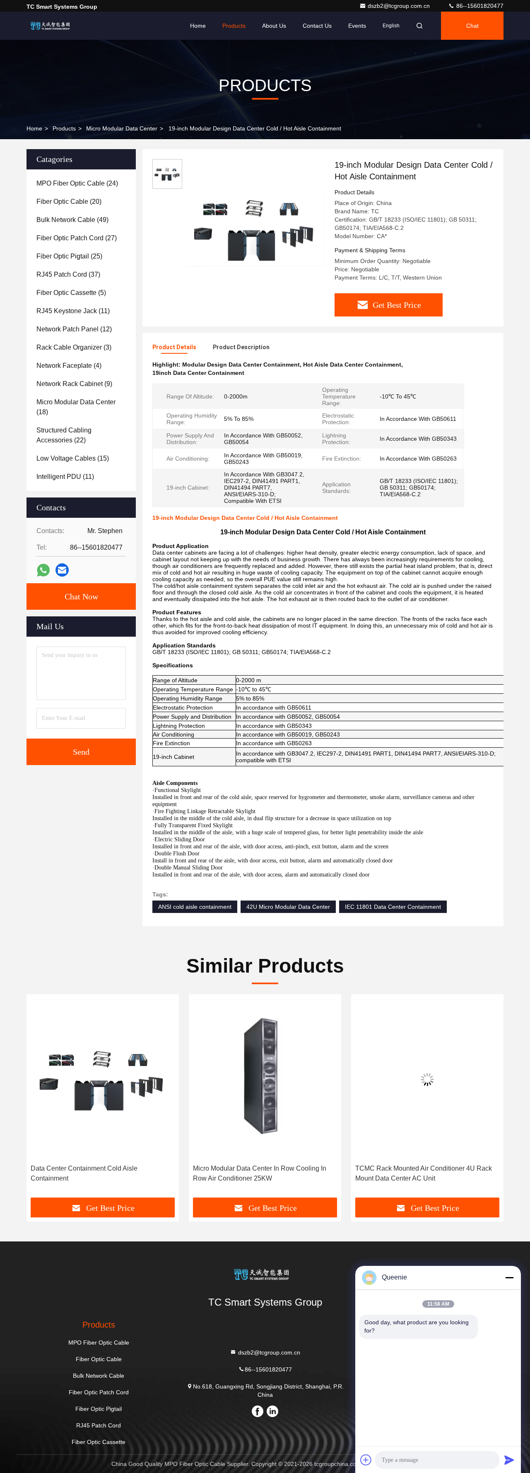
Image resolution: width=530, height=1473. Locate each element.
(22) (64, 435)
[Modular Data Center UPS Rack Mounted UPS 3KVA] (427, 1079)
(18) (76, 406)
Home (198, 25)
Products (234, 25)
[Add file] (366, 1460)
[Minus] (509, 1277)
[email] (62, 570)
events (357, 25)
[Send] (509, 1460)
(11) (73, 310)
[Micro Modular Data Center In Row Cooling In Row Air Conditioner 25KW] (103, 1079)
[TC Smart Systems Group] (52, 26)
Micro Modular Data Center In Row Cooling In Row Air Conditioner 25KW (97, 1173)
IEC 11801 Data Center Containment (393, 906)
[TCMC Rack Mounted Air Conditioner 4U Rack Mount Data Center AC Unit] (265, 1079)
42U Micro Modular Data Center (288, 906)
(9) (74, 383)
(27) (76, 237)
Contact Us (317, 25)
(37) (68, 274)
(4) (68, 365)
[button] (41, 1099)
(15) (72, 458)
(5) (71, 292)
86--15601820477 (479, 5)
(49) (72, 219)
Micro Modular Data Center (121, 128)
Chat (472, 25)
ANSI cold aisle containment (194, 906)
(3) (73, 347)
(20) (68, 201)
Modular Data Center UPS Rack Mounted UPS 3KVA (423, 1173)
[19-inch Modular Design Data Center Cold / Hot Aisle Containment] (255, 228)
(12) (74, 329)
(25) (69, 256)
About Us (274, 25)
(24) (77, 183)
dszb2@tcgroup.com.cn (399, 5)
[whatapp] (43, 570)
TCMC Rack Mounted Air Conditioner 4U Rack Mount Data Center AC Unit (261, 1173)
